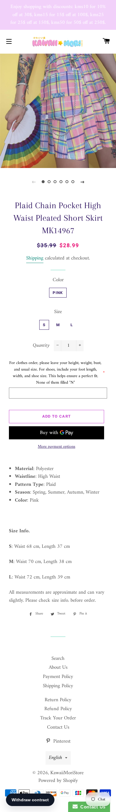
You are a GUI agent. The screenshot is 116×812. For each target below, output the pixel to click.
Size (58, 312)
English (55, 757)
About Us (58, 667)
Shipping (34, 258)
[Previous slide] (33, 182)
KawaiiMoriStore (67, 773)
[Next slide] (82, 182)
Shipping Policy (58, 686)
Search (58, 658)
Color (58, 280)
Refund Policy (58, 708)
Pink (58, 292)
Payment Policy (58, 676)
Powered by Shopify (58, 780)
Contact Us (58, 727)
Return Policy (58, 700)
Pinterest (61, 741)
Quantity (41, 346)
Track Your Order (58, 718)
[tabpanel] (58, 110)
